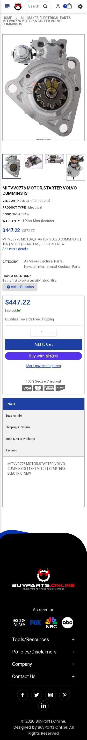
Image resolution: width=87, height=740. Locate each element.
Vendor (8, 201)
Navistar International (33, 201)
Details (10, 404)
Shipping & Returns (18, 427)
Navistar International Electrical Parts (52, 266)
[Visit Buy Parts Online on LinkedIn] (43, 705)
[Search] (45, 6)
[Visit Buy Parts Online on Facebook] (22, 695)
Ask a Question (22, 287)
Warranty (11, 221)
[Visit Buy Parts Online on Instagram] (50, 695)
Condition (11, 214)
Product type (14, 207)
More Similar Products (20, 439)
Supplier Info (14, 415)
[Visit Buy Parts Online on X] (36, 695)
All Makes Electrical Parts (43, 261)
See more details (15, 249)
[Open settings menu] (80, 6)
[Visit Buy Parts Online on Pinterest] (64, 695)
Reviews (11, 450)
